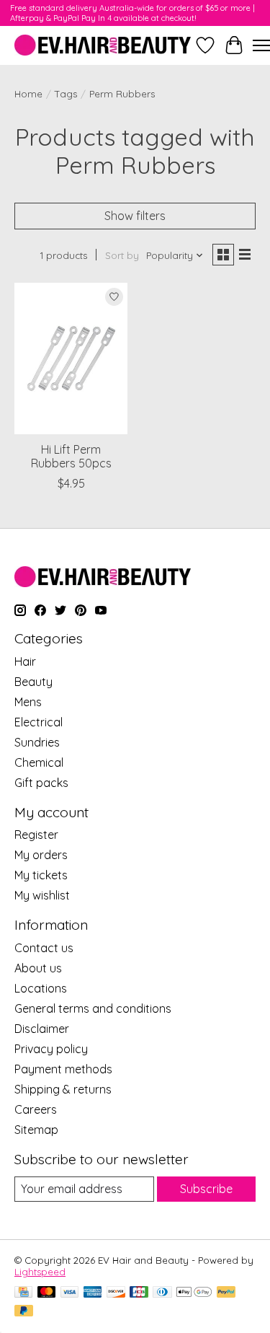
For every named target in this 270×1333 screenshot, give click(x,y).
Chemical (38, 762)
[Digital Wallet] (194, 1293)
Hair (25, 661)
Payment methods (63, 1069)
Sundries (37, 742)
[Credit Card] (23, 1293)
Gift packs (41, 782)
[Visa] (69, 1293)
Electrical (38, 722)
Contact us (43, 948)
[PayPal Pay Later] (23, 1312)
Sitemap (36, 1129)
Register (36, 834)
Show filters (135, 215)
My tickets (41, 875)
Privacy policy (51, 1049)
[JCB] (139, 1293)
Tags (66, 94)
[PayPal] (226, 1293)
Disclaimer (41, 1028)
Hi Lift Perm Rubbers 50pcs (71, 456)
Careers (35, 1109)
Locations (40, 988)
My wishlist (42, 895)
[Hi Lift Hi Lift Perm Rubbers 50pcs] (70, 358)
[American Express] (93, 1293)
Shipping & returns (63, 1089)
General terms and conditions (92, 1008)
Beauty (33, 681)
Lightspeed (40, 1271)
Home (28, 94)
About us (38, 968)
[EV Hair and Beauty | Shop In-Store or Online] (102, 45)
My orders (41, 855)
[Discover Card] (116, 1293)
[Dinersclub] (162, 1293)
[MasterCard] (46, 1293)
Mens (28, 702)
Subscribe (206, 1189)
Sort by (122, 255)
